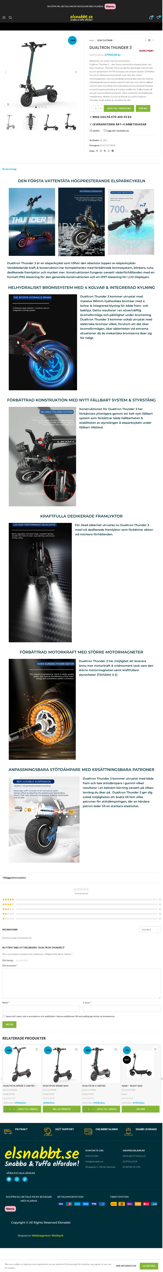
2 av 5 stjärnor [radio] (19, 960)
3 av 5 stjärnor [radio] (22, 960)
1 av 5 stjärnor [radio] (17, 960)
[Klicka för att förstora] (8, 104)
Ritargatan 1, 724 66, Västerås (100, 1167)
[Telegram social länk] (113, 151)
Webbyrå (40, 1242)
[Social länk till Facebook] (97, 151)
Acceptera (149, 1266)
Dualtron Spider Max (55, 1085)
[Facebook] (8, 1179)
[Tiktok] (24, 1179)
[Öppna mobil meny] (4, 17)
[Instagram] (16, 1179)
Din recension (10, 965)
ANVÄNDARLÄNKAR (134, 1150)
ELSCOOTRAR (104, 40)
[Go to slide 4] (45, 107)
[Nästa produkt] (153, 40)
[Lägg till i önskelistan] (36, 1049)
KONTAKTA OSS (131, 1167)
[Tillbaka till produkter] (149, 40)
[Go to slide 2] (39, 107)
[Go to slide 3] (42, 107)
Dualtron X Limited (93, 1085)
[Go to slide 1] (36, 107)
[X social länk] (101, 151)
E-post (87, 1002)
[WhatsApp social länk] (109, 151)
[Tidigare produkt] (145, 40)
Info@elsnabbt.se (94, 1161)
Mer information (126, 1266)
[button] (5, 72)
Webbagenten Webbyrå (47, 1235)
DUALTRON (9, 1094)
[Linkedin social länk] (105, 151)
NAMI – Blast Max (132, 1085)
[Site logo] (81, 17)
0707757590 (91, 1156)
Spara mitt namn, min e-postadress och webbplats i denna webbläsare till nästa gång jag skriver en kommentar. (60, 1016)
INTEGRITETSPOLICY (134, 1156)
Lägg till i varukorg (119, 108)
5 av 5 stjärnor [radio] (27, 960)
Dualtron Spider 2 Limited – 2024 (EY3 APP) (19, 1087)
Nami (124, 1094)
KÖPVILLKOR (130, 1161)
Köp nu (143, 108)
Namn (6, 1002)
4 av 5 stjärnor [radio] (24, 960)
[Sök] (10, 17)
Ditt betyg (7, 960)
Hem (91, 40)
